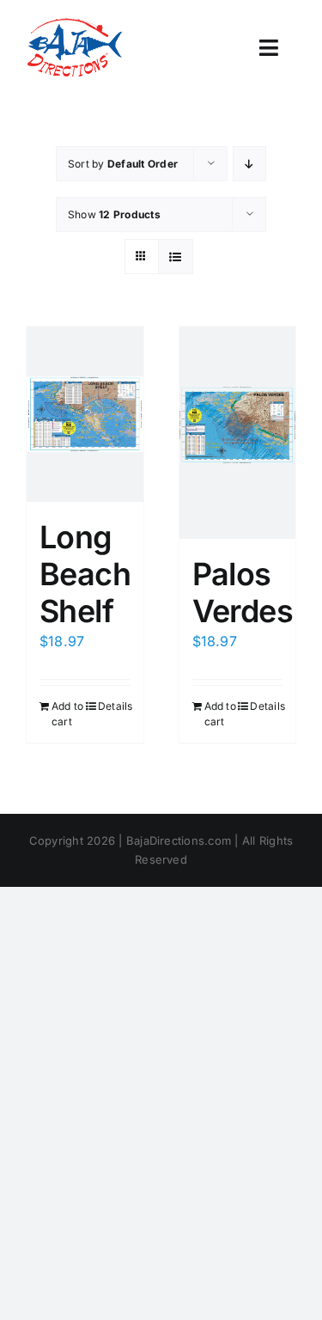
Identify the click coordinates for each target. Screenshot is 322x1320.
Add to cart (67, 714)
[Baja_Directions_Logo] (74, 24)
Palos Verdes (243, 592)
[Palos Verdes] (237, 433)
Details (114, 706)
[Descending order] (249, 163)
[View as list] (175, 256)
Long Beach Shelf (85, 574)
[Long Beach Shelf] (85, 414)
